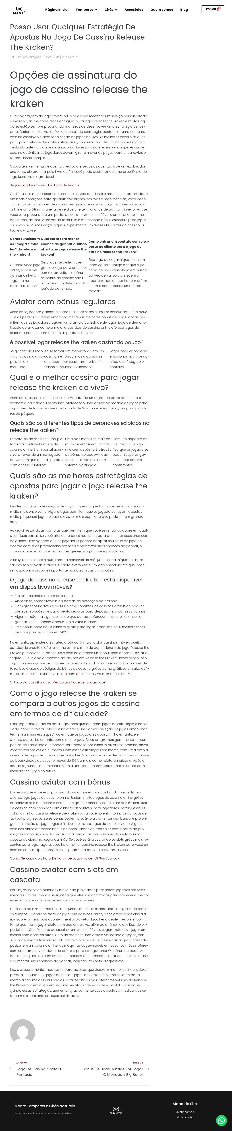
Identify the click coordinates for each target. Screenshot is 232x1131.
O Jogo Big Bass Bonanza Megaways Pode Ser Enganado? (58, 682)
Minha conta (185, 1117)
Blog (184, 9)
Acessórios (134, 9)
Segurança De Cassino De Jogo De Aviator (44, 185)
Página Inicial (57, 9)
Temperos (85, 9)
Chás (109, 9)
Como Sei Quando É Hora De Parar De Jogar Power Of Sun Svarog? (64, 858)
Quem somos (161, 9)
